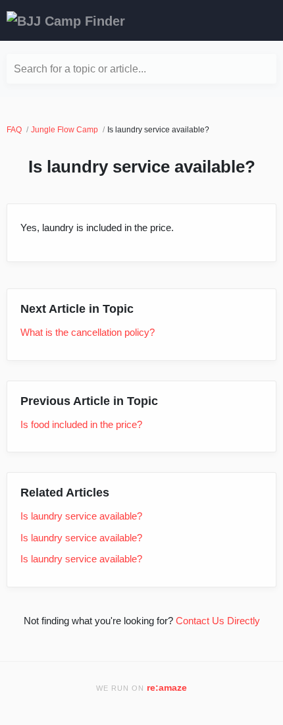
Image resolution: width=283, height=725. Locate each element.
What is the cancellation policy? (87, 332)
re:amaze (167, 688)
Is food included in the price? (81, 424)
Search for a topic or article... (80, 68)
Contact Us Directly (218, 620)
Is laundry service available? (81, 516)
